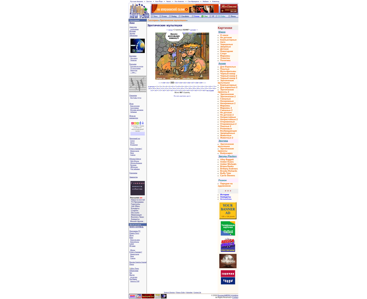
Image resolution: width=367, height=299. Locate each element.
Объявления (133, 271)
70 (176, 86)
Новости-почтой (138, 200)
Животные (225, 135)
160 (210, 86)
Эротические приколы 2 (226, 90)
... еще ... (133, 72)
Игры (131, 104)
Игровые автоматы (136, 110)
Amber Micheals (228, 164)
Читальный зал (134, 138)
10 (157, 86)
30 (163, 86)
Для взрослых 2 (228, 87)
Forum (196, 16)
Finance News (134, 233)
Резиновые (226, 128)
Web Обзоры (134, 161)
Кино (131, 238)
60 (173, 86)
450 (192, 90)
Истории (132, 31)
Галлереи (153, 20)
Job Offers (135, 206)
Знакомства (133, 177)
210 (161, 88)
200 (157, 88)
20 (160, 86)
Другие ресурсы (135, 224)
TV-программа (135, 68)
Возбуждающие (228, 131)
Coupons (134, 211)
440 (188, 90)
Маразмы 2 (226, 108)
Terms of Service (169, 292)
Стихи (132, 140)
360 (155, 90)
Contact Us (197, 292)
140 (202, 86)
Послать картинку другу (182, 96)
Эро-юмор (133, 58)
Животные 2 (226, 138)
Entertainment (134, 20)
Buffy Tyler (225, 173)
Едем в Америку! (135, 149)
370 (159, 90)
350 (151, 90)
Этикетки (133, 60)
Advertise (189, 292)
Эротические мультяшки (173, 20)
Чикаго (168, 1)
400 (171, 90)
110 (190, 86)
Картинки (132, 56)
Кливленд (215, 1)
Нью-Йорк (159, 1)
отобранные (134, 29)
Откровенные (227, 122)
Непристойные (228, 117)
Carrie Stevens (227, 175)
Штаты (132, 250)
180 (149, 88)
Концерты (135, 208)
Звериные (225, 47)
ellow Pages (134, 268)
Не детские (226, 37)
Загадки (132, 33)
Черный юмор (227, 73)
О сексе (224, 35)
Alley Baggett (227, 159)
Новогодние (226, 51)
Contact (235, 297)
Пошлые (224, 69)
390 (167, 90)
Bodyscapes (226, 153)
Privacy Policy (180, 292)
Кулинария (134, 144)
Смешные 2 (226, 110)
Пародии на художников (225, 184)
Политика (225, 60)
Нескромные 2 (227, 103)
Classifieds (185, 16)
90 (182, 86)
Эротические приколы (226, 149)
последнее (133, 277)
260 (181, 88)
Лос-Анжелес (179, 1)
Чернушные (226, 44)
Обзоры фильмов (136, 163)
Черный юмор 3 (228, 78)
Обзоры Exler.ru (135, 159)
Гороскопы (133, 173)
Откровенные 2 (228, 124)
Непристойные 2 (229, 119)
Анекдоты (133, 27)
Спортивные (134, 108)
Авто (222, 42)
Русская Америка (136, 1)
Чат (130, 273)
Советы (132, 155)
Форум (131, 275)
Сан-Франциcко (193, 1)
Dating (173, 16)
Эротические (227, 94)
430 (183, 90)
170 (214, 86)
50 (169, 86)
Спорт (131, 244)
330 (209, 88)
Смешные (225, 99)
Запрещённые (227, 133)
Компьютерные (228, 40)
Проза (132, 142)
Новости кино (135, 240)
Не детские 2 (227, 115)
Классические (135, 106)
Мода (131, 235)
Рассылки (132, 64)
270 (185, 88)
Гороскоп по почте (136, 66)
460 (196, 90)
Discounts (135, 213)
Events (164, 16)
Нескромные (227, 101)
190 (153, 88)
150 (206, 86)
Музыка (132, 246)
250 (177, 88)
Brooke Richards (228, 171)
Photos (233, 16)
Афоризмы (133, 36)
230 (169, 88)
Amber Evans (227, 162)
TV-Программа (137, 202)
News (156, 16)
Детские (224, 49)
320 (205, 88)
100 (186, 86)
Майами (206, 1)
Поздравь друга (135, 98)
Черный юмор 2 (228, 76)
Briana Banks (227, 166)
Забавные (133, 112)
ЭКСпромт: (134, 167)
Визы (132, 153)
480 (204, 90)
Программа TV (134, 231)
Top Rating (133, 279)
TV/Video (221, 16)
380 (163, 90)
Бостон (149, 1)
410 (175, 90)
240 (173, 88)
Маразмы (225, 56)
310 (201, 88)
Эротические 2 (228, 96)
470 (200, 90)
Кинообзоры (134, 242)
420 (179, 90)
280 (189, 88)
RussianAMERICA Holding (227, 295)
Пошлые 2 (225, 126)
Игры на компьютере (133, 117)
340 (213, 88)
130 (198, 86)
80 (179, 86)
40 (166, 86)
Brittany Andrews (229, 169)
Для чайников (135, 169)
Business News (137, 217)
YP (213, 16)
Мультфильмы (228, 71)
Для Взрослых (228, 67)
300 (197, 88)
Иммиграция (134, 151)
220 (165, 88)
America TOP (134, 281)
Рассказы (133, 165)
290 (193, 88)
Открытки (133, 96)
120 (194, 86)
